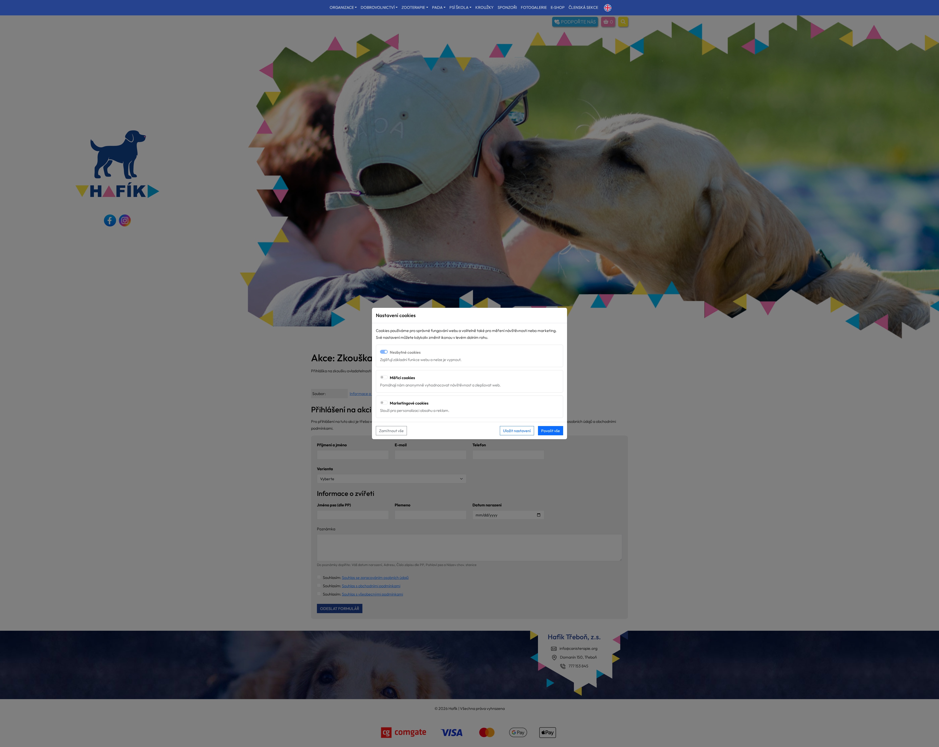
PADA (437, 7)
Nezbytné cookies (405, 352)
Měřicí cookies (402, 377)
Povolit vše (550, 430)
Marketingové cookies (409, 403)
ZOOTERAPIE (413, 7)
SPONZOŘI (507, 7)
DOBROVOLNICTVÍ (378, 7)
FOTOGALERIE (534, 7)
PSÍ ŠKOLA (459, 7)
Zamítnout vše (391, 430)
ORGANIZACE (342, 7)
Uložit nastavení (517, 430)
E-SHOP (558, 7)
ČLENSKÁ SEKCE (583, 7)
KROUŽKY (484, 7)
